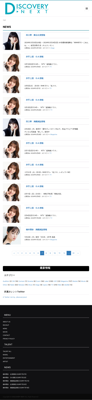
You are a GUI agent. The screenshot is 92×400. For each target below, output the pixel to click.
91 (74, 253)
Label (47, 281)
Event (38, 281)
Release (21, 285)
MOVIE (5, 332)
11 (59, 253)
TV (51, 67)
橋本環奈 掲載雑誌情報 (36, 229)
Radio (12, 285)
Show (30, 285)
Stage (53, 48)
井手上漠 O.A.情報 (34, 56)
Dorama (30, 281)
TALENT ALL (7, 351)
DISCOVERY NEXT (18, 397)
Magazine (53, 134)
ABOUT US (6, 322)
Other (5, 285)
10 (55, 253)
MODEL (5, 355)
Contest (22, 281)
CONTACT (6, 335)
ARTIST (5, 361)
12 (64, 253)
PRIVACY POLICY (9, 339)
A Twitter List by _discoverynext (15, 297)
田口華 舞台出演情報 (35, 35)
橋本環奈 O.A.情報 (9, 377)
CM (13, 281)
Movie (83, 281)
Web (59, 285)
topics (45, 285)
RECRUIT (6, 325)
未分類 (66, 285)
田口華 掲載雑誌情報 (35, 121)
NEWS (5, 328)
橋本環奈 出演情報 (9, 374)
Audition (6, 281)
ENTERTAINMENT (9, 358)
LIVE (55, 281)
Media (75, 281)
